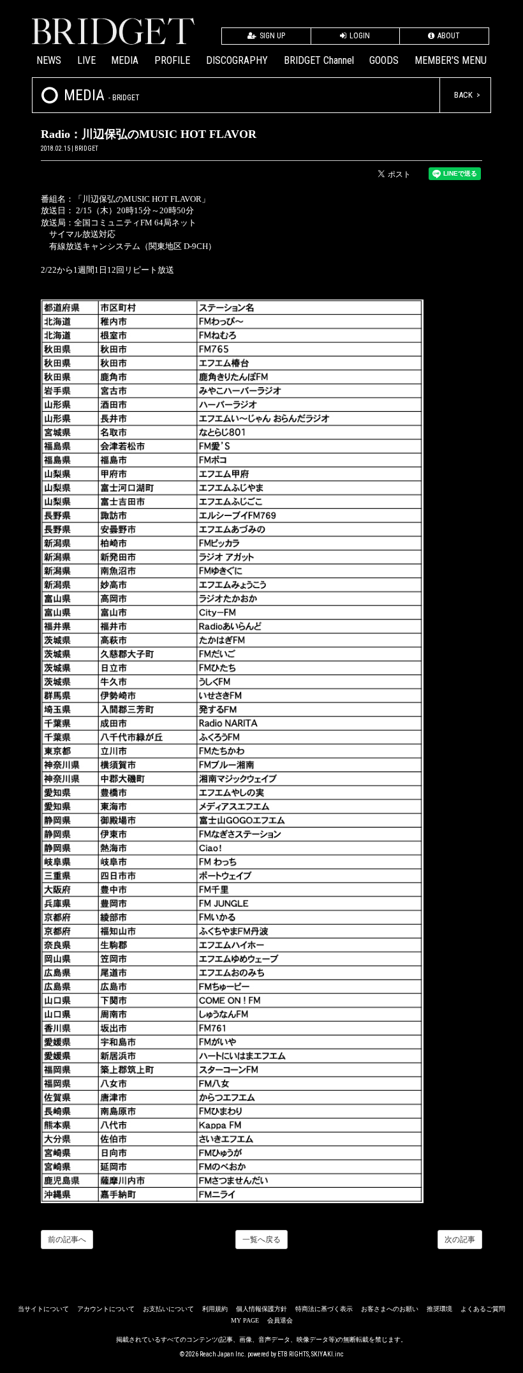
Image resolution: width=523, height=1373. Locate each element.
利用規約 (215, 1308)
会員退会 (280, 1320)
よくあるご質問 (482, 1308)
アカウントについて (106, 1308)
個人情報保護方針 (261, 1308)
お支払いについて (168, 1308)
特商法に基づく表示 (324, 1308)
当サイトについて (43, 1308)
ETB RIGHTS (293, 1354)
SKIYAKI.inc (327, 1354)
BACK (463, 95)
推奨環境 (439, 1308)
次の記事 (460, 1239)
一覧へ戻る (261, 1239)
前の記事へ (67, 1239)
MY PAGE (245, 1320)
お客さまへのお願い (389, 1308)
